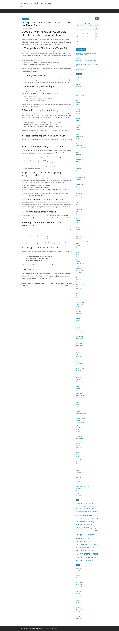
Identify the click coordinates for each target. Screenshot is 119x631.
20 (87, 36)
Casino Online (48, 11)
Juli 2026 (78, 570)
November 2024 (79, 616)
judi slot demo (80, 522)
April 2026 (78, 577)
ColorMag (47, 628)
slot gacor (84, 553)
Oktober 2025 (79, 591)
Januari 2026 (79, 584)
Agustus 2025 (79, 595)
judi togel (94, 528)
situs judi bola (88, 545)
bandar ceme (95, 506)
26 (83, 39)
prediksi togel (80, 545)
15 (93, 33)
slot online (87, 557)
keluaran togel (90, 531)
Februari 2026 (79, 582)
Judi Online (31, 11)
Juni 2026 (78, 573)
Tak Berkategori (25, 19)
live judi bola (89, 535)
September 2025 (79, 593)
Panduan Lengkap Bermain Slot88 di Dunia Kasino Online (33, 284)
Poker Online (57, 11)
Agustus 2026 (79, 568)
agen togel (83, 506)
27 (87, 39)
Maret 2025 (78, 607)
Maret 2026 (78, 580)
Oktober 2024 (79, 618)
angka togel (89, 506)
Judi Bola (75, 11)
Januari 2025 (79, 611)
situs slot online (83, 550)
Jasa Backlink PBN (84, 11)
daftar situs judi (84, 512)
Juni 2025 (78, 600)
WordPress (54, 628)
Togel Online (67, 11)
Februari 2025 (79, 609)
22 (93, 36)
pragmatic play (83, 541)
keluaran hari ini (80, 531)
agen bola (81, 503)
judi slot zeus (87, 528)
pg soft (83, 538)
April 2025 (78, 605)
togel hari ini (82, 560)
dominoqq (83, 515)
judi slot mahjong (90, 522)
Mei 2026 (78, 575)
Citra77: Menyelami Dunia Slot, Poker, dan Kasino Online (61, 284)
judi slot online (82, 524)
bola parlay (86, 508)
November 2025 (79, 589)
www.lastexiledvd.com (36, 3)
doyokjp (33, 53)
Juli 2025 (78, 598)
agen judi (87, 503)
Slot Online (39, 11)
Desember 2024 (79, 614)
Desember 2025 (79, 586)
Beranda (23, 11)
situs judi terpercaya (86, 547)
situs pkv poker (96, 547)
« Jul (77, 45)
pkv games (88, 538)
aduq (77, 503)
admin (32, 28)
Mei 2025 (78, 602)
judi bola (88, 515)
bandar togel (79, 508)
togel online (89, 560)
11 (80, 33)
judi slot (94, 518)
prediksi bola (94, 542)
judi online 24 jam (85, 519)
